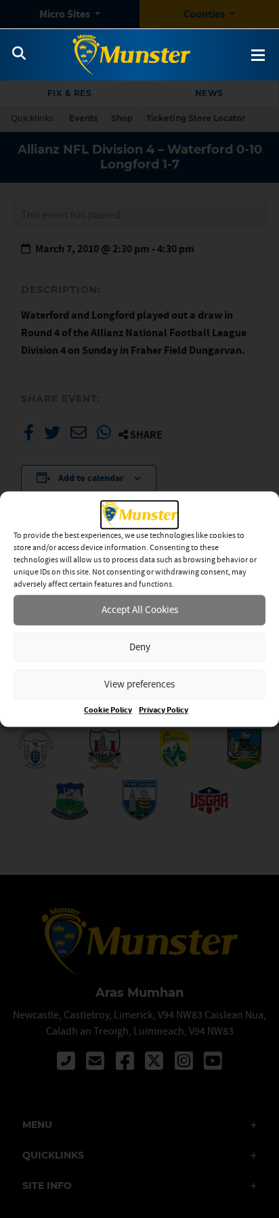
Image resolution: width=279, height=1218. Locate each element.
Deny (139, 646)
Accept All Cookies (140, 609)
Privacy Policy (163, 710)
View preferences (139, 683)
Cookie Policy (108, 710)
